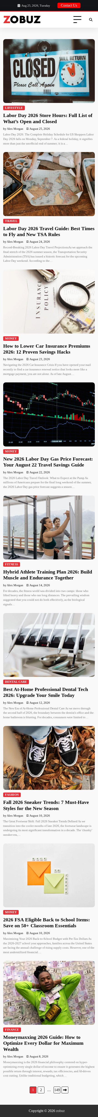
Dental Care (16, 681)
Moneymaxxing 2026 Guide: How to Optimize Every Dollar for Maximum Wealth (43, 1043)
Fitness (11, 564)
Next (65, 1090)
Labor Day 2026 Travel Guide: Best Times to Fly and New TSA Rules (49, 231)
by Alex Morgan (13, 128)
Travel (11, 221)
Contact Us (69, 5)
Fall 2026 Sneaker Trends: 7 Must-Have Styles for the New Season (46, 805)
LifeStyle (14, 108)
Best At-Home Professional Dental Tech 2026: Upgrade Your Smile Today (45, 692)
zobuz (60, 1111)
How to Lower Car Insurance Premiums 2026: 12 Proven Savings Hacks (46, 349)
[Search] (91, 20)
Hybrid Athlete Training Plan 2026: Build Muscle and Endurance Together (47, 575)
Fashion (12, 794)
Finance (12, 1029)
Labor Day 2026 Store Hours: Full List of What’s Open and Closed (47, 118)
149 (57, 1090)
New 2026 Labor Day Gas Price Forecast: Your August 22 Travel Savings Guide (48, 462)
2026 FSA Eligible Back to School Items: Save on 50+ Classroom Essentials (46, 922)
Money (11, 338)
